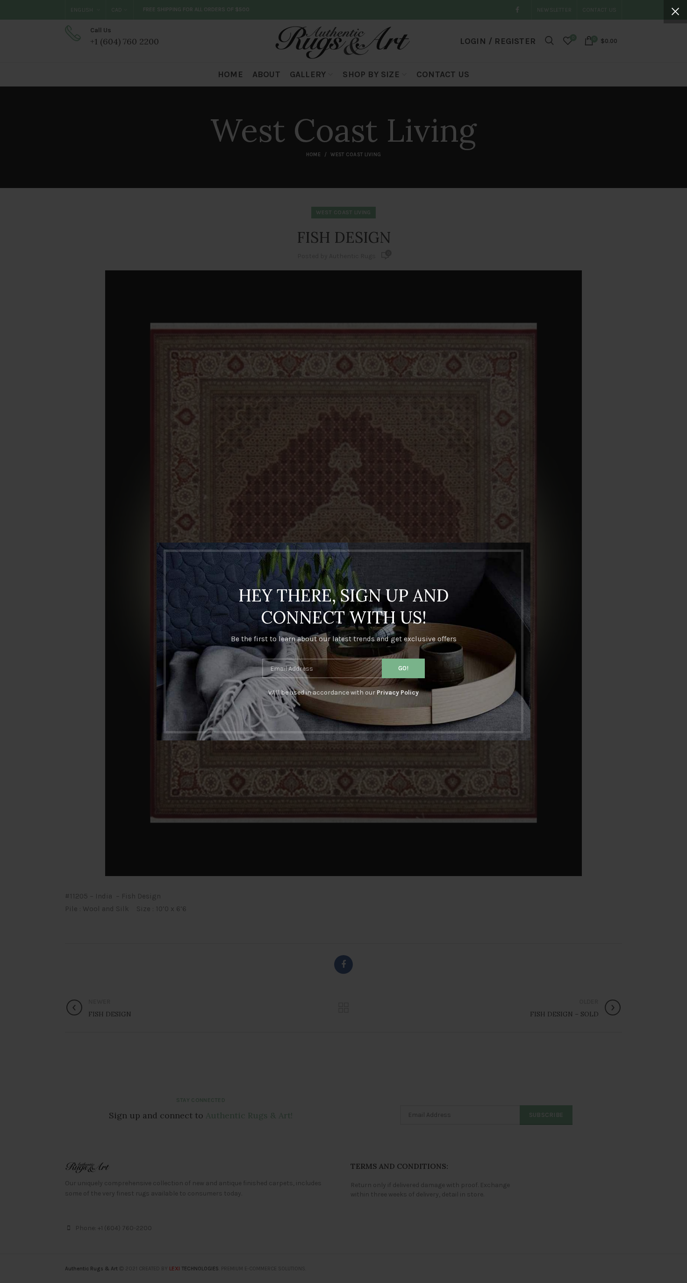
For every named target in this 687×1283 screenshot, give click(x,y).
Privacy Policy (398, 692)
